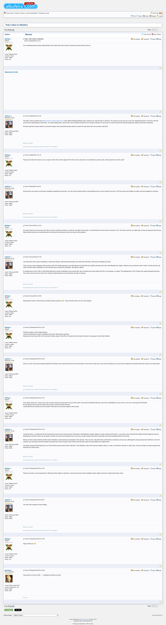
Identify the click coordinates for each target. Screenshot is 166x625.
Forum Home (9, 13)
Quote (154, 39)
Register (154, 16)
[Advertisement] (92, 89)
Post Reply (8, 30)
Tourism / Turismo (20, 13)
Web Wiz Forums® (84, 619)
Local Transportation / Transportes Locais (37, 13)
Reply (159, 39)
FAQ (134, 16)
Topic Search (147, 34)
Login (160, 16)
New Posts (156, 13)
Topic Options (157, 34)
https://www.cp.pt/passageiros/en (53, 121)
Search (140, 16)
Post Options (136, 39)
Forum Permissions (156, 615)
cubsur (8, 116)
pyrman (8, 570)
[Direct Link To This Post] (23, 39)
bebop (7, 39)
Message (28, 34)
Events (147, 16)
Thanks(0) (146, 39)
